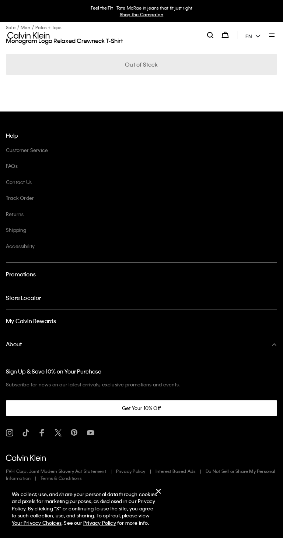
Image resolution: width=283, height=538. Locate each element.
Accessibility (20, 246)
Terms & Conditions (61, 478)
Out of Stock (141, 64)
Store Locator (23, 297)
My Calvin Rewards (31, 321)
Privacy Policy (131, 471)
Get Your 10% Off (141, 408)
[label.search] (210, 35)
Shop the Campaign (141, 14)
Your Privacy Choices (37, 523)
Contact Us (19, 182)
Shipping (16, 230)
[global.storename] (28, 34)
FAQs (12, 166)
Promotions (21, 274)
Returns (15, 214)
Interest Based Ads (176, 471)
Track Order (20, 198)
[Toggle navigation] (272, 35)
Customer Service (27, 150)
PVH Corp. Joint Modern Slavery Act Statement (56, 471)
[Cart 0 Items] (225, 35)
